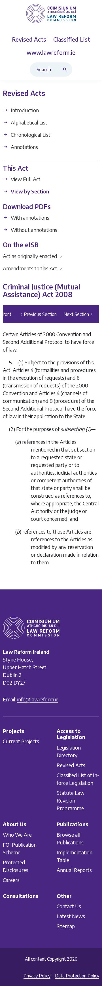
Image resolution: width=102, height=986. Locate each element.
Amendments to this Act (33, 268)
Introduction (24, 110)
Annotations (24, 147)
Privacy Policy (37, 976)
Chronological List (30, 134)
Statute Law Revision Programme (70, 800)
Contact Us (69, 906)
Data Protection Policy (77, 976)
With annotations (29, 217)
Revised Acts (71, 765)
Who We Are (17, 834)
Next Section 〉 (79, 314)
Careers (11, 880)
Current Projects (21, 741)
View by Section (29, 191)
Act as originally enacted (33, 256)
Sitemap (66, 926)
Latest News (71, 916)
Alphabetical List (28, 122)
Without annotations (33, 229)
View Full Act (25, 179)
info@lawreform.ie (37, 699)
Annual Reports (74, 870)
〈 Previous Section (37, 314)
